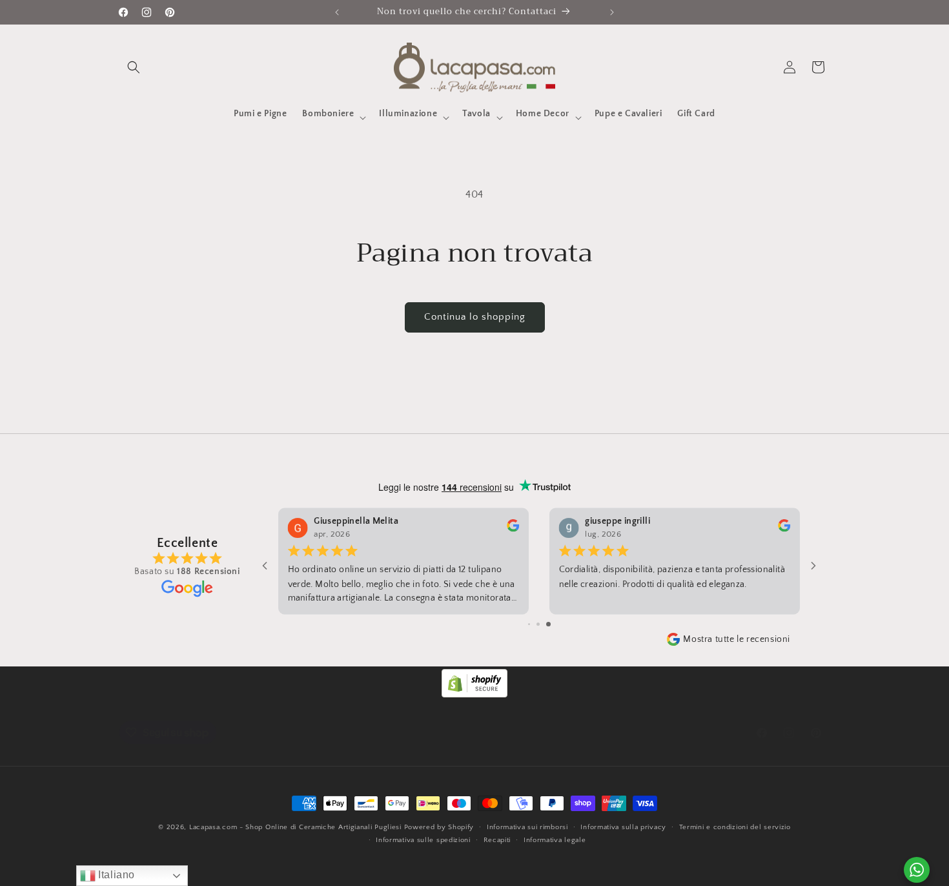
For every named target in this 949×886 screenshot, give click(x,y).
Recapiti (497, 840)
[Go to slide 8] (529, 624)
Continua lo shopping (475, 316)
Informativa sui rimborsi (527, 827)
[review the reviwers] (784, 529)
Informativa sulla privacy (623, 827)
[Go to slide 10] (548, 624)
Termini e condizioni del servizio (735, 827)
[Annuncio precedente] (337, 12)
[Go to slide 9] (538, 624)
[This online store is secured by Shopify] (474, 694)
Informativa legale (555, 840)
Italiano (115, 874)
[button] (133, 67)
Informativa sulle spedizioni (423, 840)
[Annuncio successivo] (612, 12)
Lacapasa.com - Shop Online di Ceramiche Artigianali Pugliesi (295, 827)
